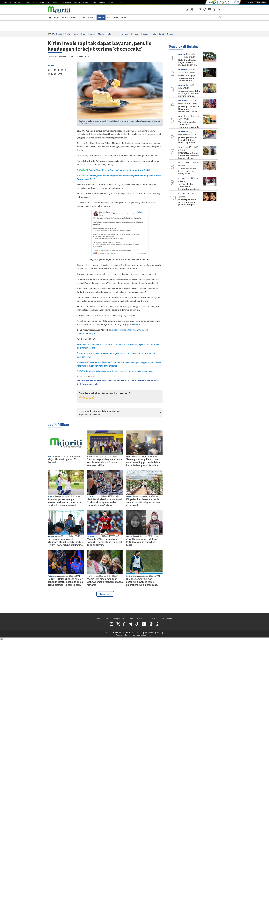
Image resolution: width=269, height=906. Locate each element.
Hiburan (144, 34)
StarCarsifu (66, 2)
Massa (101, 34)
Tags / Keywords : (86, 377)
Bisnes (125, 34)
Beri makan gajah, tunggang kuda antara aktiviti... (187, 78)
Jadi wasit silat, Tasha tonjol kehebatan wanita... (188, 186)
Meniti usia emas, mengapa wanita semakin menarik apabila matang (105, 581)
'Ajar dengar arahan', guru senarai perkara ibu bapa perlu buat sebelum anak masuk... (65, 502)
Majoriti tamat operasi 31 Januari (62, 461)
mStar (35, 2)
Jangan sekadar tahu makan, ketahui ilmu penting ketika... (189, 93)
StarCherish (55, 2)
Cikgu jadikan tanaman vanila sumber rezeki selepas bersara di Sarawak (143, 502)
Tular (109, 34)
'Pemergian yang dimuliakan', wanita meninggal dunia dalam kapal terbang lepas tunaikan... (143, 462)
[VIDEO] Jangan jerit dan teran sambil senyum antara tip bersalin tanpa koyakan (115, 371)
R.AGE (28, 2)
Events (20, 2)
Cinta (67, 34)
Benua (73, 17)
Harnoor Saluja (119, 380)
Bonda (59, 34)
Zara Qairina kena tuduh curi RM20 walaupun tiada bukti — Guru (142, 541)
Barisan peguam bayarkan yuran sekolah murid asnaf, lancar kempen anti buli (105, 462)
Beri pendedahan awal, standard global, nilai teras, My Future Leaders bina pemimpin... (65, 541)
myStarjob (87, 2)
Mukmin (91, 17)
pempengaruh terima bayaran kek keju (94, 380)
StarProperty (44, 2)
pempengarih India (90, 384)
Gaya (75, 34)
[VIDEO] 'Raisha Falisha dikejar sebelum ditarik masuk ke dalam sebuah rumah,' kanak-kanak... (66, 581)
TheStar (13, 2)
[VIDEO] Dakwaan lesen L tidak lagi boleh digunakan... (187, 140)
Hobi (154, 34)
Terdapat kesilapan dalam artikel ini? (99, 411)
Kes (116, 34)
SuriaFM (111, 2)
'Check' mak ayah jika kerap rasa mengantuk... (187, 171)
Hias (83, 34)
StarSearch (77, 2)
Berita (65, 17)
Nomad (170, 34)
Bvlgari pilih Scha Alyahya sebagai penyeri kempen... (187, 202)
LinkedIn (130, 380)
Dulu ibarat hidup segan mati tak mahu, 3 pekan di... (187, 62)
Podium (134, 34)
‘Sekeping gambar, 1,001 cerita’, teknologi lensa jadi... (189, 124)
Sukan (82, 17)
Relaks (101, 17)
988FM (119, 2)
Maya (56, 17)
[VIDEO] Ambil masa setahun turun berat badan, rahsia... (188, 155)
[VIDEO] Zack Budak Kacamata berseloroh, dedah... (189, 109)
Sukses (91, 34)
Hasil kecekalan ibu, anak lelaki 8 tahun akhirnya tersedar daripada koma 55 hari (104, 502)
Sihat (161, 34)
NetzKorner (112, 17)
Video (124, 17)
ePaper (5, 2)
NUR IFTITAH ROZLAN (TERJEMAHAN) (70, 56)
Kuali (95, 2)
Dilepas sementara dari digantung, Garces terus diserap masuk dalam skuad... (142, 581)
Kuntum (102, 2)
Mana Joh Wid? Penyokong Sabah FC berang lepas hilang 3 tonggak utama (104, 541)
